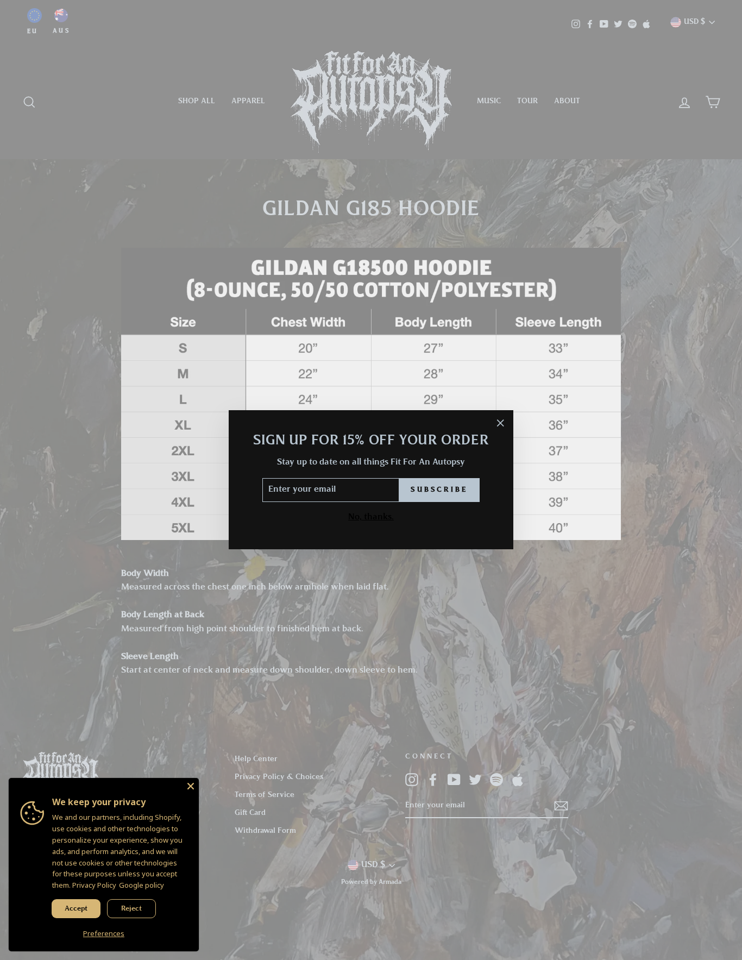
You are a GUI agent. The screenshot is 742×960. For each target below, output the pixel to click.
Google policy (141, 885)
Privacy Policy (94, 885)
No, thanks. (371, 517)
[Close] (190, 786)
